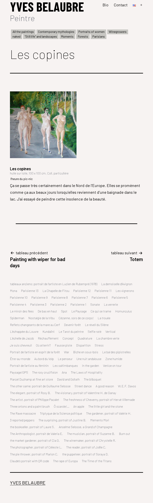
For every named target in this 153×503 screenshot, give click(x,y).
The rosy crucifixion (45, 372)
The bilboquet (92, 379)
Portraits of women (91, 31)
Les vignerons (125, 291)
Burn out (124, 433)
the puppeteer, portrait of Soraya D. (85, 454)
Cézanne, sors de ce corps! (76, 318)
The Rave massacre (23, 413)
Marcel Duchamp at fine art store (31, 379)
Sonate (95, 304)
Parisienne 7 (80, 297)
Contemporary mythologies (56, 31)
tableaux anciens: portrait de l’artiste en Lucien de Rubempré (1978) (53, 284)
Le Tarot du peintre (71, 331)
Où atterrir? (43, 345)
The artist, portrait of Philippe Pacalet (34, 399)
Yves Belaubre (27, 482)
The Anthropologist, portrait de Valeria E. (36, 433)
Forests (83, 36)
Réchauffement (48, 338)
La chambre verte (107, 338)
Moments (67, 36)
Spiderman (17, 318)
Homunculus (123, 311)
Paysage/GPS (19, 372)
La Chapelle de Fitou (55, 291)
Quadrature (85, 338)
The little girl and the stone (105, 406)
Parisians (98, 36)
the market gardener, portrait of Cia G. (35, 440)
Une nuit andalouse (88, 359)
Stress (99, 345)
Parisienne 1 (78, 304)
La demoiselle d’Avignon (116, 284)
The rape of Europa (65, 461)
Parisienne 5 (120, 297)
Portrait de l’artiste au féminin (29, 365)
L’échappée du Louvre (24, 331)
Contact (121, 4)
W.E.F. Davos (127, 386)
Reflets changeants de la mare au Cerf (35, 325)
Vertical (110, 331)
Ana (64, 372)
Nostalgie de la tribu (41, 318)
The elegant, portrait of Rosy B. (30, 393)
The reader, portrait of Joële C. (86, 447)
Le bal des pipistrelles (116, 352)
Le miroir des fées (22, 311)
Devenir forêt (72, 325)
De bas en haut (47, 311)
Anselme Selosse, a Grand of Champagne (85, 427)
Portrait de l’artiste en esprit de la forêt (35, 352)
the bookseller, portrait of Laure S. (32, 427)
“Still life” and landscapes (41, 36)
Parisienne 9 (39, 297)
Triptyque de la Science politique (61, 413)
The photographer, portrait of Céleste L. (36, 447)
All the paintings (23, 31)
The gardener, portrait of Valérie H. (108, 413)
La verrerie (111, 304)
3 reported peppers (22, 420)
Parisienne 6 (100, 297)
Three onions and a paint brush (30, 406)
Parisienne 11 (103, 291)
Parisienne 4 (18, 304)
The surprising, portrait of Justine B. (62, 420)
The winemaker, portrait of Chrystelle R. (90, 440)
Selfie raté (94, 331)
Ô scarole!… (61, 406)
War (66, 352)
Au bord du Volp (44, 359)
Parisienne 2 (58, 304)
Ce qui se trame (101, 311)
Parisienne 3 (38, 304)
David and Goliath (68, 379)
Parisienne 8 (60, 297)
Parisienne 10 (18, 297)
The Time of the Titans (97, 461)
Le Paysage (79, 311)
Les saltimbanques (65, 365)
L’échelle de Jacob (22, 338)
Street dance (83, 386)
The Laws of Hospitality (86, 372)
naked (17, 36)
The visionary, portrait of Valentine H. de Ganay (85, 393)
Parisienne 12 (82, 291)
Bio (105, 4)
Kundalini (48, 331)
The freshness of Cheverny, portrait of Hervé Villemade (99, 399)
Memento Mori (99, 420)
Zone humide (113, 359)
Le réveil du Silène (97, 325)
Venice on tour (112, 365)
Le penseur (65, 359)
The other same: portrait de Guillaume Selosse (40, 386)
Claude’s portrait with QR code (29, 461)
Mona (13, 291)
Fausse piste (63, 345)
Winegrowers (118, 31)
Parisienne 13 (29, 291)
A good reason (105, 386)
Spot (64, 311)
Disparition (83, 345)
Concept (68, 338)
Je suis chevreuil (21, 345)
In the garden (90, 365)
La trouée (104, 318)
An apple (78, 406)
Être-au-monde (20, 359)
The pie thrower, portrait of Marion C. (34, 454)
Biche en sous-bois (85, 352)
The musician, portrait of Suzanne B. (91, 433)
